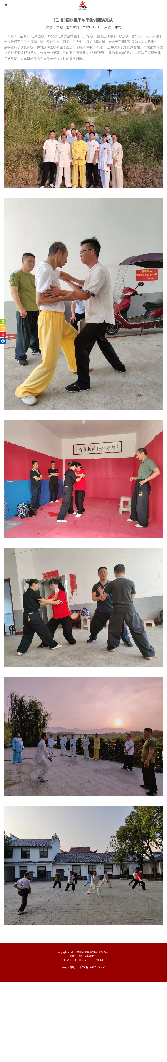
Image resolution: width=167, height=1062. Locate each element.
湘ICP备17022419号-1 (92, 967)
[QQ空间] (3, 328)
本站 (118, 27)
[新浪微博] (3, 334)
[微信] (3, 321)
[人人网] (3, 341)
